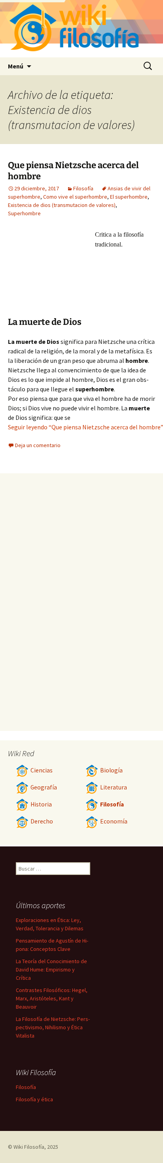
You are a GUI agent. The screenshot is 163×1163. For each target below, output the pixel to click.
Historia (41, 804)
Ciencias (41, 770)
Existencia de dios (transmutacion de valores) (62, 205)
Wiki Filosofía (28, 1146)
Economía (113, 821)
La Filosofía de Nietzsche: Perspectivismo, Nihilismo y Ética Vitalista (53, 1027)
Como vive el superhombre (75, 196)
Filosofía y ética (34, 1099)
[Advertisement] (51, 273)
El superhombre (129, 196)
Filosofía (83, 188)
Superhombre (24, 213)
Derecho (41, 821)
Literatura (113, 787)
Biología (111, 770)
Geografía (43, 787)
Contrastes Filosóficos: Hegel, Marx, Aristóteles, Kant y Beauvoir (51, 998)
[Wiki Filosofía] (81, 28)
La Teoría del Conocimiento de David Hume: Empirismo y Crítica (51, 969)
